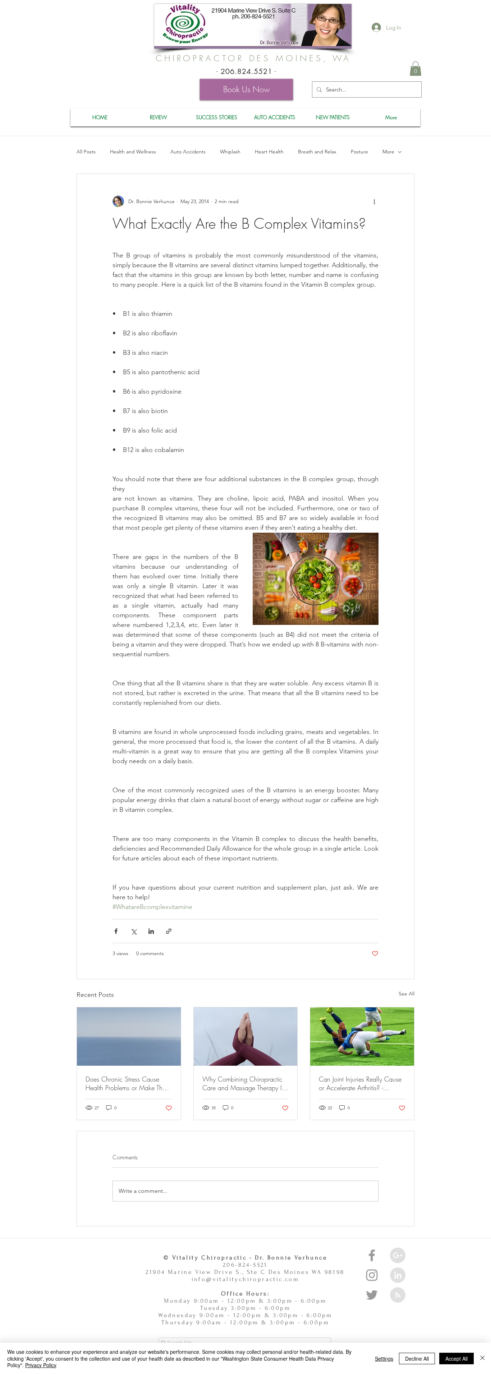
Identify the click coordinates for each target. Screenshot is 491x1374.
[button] (415, 68)
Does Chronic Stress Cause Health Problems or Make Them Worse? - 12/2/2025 (128, 1083)
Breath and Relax (317, 151)
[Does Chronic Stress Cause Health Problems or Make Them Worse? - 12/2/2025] (129, 1036)
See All (406, 993)
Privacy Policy (40, 1365)
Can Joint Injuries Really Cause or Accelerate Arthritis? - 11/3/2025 (360, 1083)
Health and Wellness (133, 151)
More (388, 151)
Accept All (456, 1358)
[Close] (482, 1358)
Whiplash (230, 151)
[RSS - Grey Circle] (397, 1295)
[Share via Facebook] (116, 931)
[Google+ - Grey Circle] (397, 1255)
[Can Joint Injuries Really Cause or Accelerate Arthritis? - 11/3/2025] (362, 1036)
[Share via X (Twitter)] (133, 931)
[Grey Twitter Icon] (372, 1295)
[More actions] (374, 201)
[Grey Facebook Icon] (372, 1255)
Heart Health (269, 151)
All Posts (86, 151)
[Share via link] (168, 931)
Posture (359, 151)
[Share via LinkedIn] (151, 931)
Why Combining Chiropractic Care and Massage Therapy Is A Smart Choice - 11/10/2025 (243, 1083)
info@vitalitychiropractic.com (245, 1279)
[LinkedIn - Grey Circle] (397, 1275)
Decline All (417, 1358)
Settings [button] (384, 1358)
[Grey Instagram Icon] (372, 1275)
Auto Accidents (188, 151)
